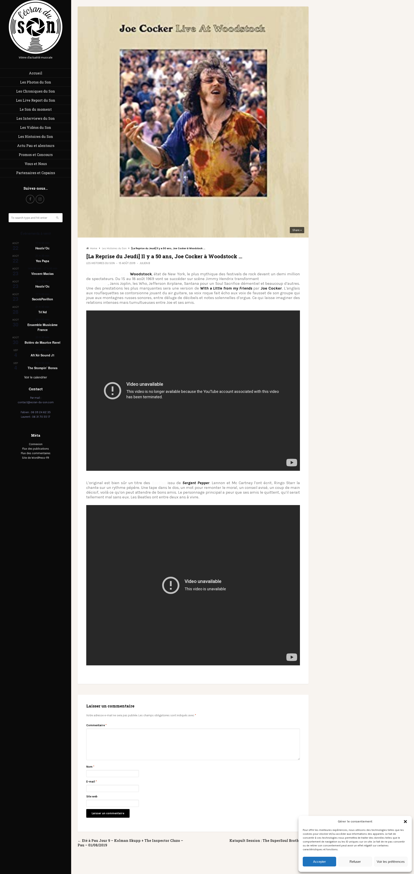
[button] (405, 821)
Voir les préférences (391, 861)
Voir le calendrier (35, 377)
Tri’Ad (42, 312)
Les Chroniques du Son (35, 91)
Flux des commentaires (35, 453)
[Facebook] (30, 199)
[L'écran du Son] (36, 53)
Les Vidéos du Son (35, 127)
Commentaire (96, 725)
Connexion (35, 444)
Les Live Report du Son (35, 100)
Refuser (355, 861)
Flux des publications (35, 448)
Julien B (145, 263)
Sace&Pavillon (42, 299)
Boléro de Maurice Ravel (42, 342)
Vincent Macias (42, 273)
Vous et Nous (36, 163)
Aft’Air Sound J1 (43, 355)
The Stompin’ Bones (43, 368)
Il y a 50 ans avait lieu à (119, 274)
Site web (91, 796)
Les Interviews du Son (35, 118)
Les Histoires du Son (35, 136)
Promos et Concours (36, 154)
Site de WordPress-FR (35, 457)
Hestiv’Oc (42, 248)
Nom (90, 766)
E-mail (91, 781)
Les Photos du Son (35, 82)
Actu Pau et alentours (35, 145)
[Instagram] (40, 199)
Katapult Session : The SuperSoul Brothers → (269, 840)
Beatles (159, 482)
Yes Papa (42, 261)
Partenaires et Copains (35, 172)
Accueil (35, 73)
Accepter (319, 861)
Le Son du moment (36, 109)
